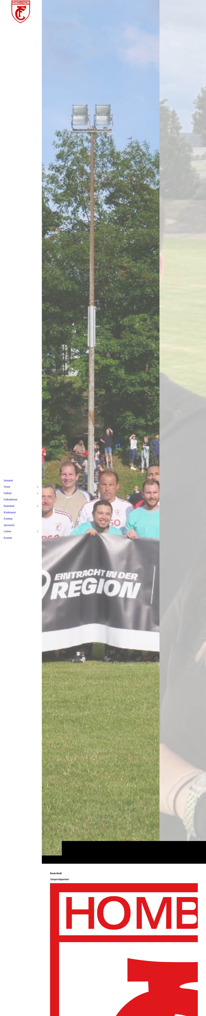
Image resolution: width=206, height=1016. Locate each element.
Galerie (7, 531)
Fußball (7, 493)
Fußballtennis (10, 499)
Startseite (8, 480)
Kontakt (8, 537)
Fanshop (8, 518)
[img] (124, 432)
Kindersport (10, 512)
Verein (7, 486)
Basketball (9, 506)
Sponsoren (9, 525)
